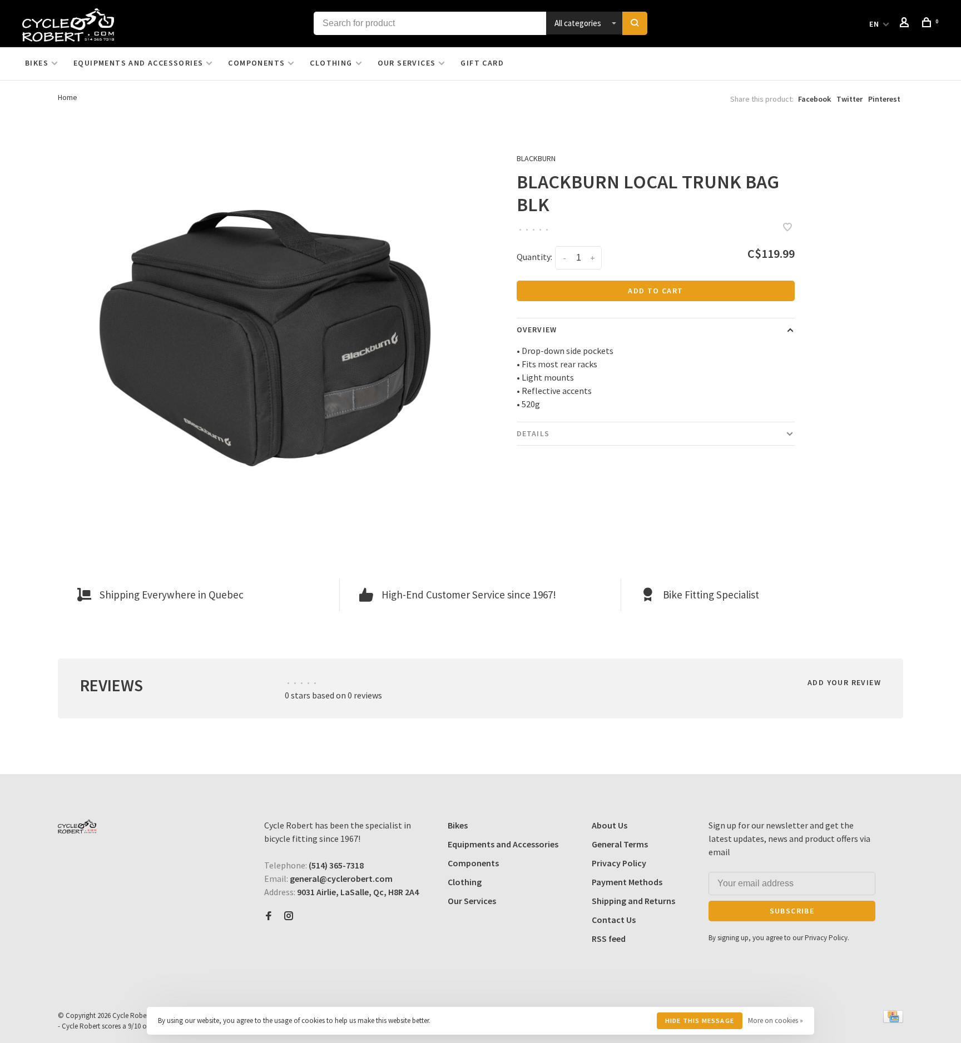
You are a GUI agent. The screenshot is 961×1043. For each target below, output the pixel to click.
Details (533, 433)
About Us (609, 825)
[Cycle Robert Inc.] (77, 827)
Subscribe (792, 911)
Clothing (331, 63)
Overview (537, 330)
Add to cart (655, 291)
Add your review (844, 682)
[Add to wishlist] (787, 227)
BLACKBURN (536, 158)
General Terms (620, 844)
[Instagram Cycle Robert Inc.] (288, 916)
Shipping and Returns (633, 900)
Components (256, 63)
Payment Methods (627, 881)
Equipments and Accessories (138, 63)
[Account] (906, 24)
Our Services (407, 63)
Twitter (849, 99)
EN (874, 24)
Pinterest (884, 99)
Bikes (36, 63)
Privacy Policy (619, 863)
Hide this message (699, 1020)
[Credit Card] (893, 1019)
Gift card (482, 63)
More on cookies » (775, 1020)
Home (67, 97)
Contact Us (614, 919)
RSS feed (609, 938)
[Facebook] (268, 916)
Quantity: (534, 256)
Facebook (814, 99)
